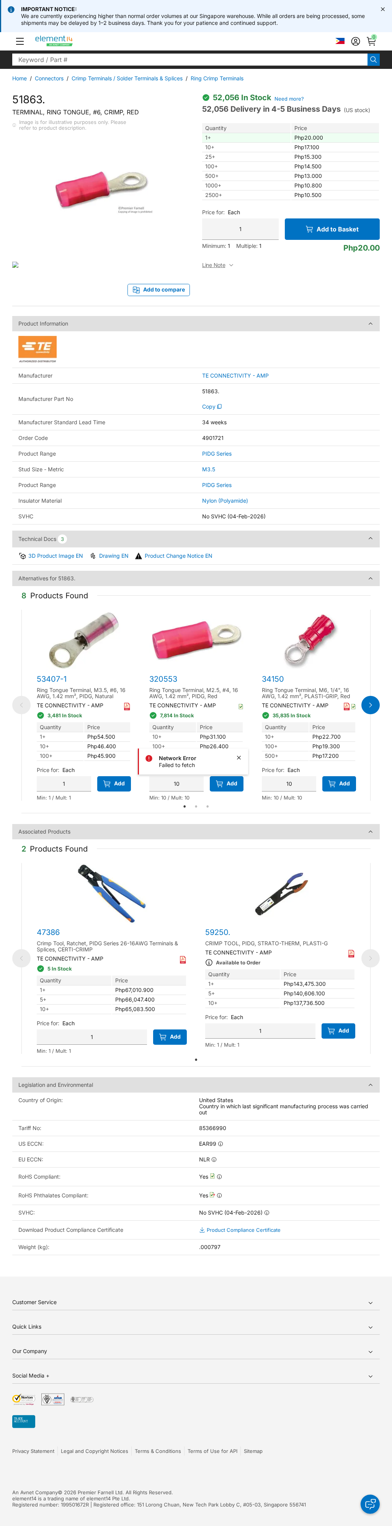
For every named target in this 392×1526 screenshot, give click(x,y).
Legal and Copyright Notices (94, 1451)
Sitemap (253, 1451)
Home (19, 78)
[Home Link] (68, 41)
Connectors (49, 78)
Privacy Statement (33, 1451)
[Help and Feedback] (370, 1504)
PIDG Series (217, 454)
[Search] (374, 60)
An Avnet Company (35, 1492)
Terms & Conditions (158, 1451)
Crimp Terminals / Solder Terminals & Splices (127, 78)
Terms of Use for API (212, 1451)
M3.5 (208, 469)
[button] (19, 41)
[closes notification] (383, 9)
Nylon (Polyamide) (225, 500)
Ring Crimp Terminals (217, 78)
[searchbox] (190, 60)
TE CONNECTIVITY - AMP (235, 376)
